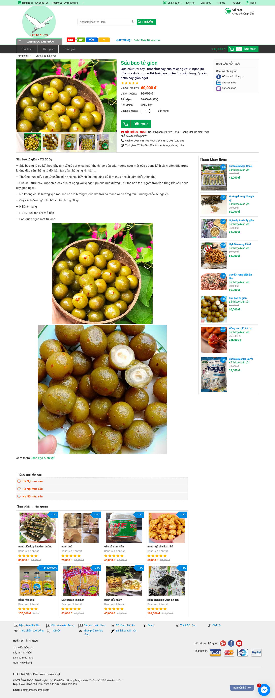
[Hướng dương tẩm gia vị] (214, 204)
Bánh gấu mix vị (113, 599)
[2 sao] (24, 555)
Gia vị (151, 625)
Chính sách (173, 2)
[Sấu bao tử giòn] (214, 309)
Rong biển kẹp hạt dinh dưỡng (35, 546)
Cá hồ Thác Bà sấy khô (147, 40)
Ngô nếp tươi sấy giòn (241, 220)
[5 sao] (36, 555)
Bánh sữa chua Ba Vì (241, 358)
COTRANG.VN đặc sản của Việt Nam (39, 22)
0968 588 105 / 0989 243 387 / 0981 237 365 (159, 140)
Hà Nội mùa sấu (33, 481)
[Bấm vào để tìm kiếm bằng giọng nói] (132, 21)
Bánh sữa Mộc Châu (240, 165)
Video (252, 2)
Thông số (48, 49)
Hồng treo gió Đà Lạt (240, 328)
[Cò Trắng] (231, 643)
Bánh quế (66, 546)
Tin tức (221, 2)
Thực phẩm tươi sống (31, 630)
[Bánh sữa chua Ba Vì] (214, 374)
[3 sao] (28, 555)
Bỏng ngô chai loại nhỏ (160, 546)
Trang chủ (22, 55)
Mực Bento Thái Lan (72, 599)
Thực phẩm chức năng (93, 632)
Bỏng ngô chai (26, 599)
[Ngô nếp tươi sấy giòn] (214, 228)
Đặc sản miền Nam (94, 625)
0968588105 (41, 2)
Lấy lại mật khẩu (22, 652)
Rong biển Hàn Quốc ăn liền (163, 599)
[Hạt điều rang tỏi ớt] (214, 255)
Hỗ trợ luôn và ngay (233, 76)
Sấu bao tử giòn (238, 298)
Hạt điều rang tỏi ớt (240, 244)
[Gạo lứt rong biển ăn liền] (214, 281)
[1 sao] (20, 555)
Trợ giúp (236, 2)
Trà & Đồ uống (188, 625)
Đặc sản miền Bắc (29, 625)
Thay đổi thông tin (23, 647)
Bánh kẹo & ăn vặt (46, 55)
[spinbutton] (239, 49)
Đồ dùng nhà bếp (125, 625)
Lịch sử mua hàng (23, 657)
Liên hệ (190, 2)
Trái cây (55, 630)
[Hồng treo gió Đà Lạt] (214, 339)
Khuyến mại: (124, 40)
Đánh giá (69, 49)
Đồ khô (216, 625)
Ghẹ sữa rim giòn (114, 546)
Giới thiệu (206, 2)
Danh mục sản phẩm (40, 41)
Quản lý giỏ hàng (22, 662)
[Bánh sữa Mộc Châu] (214, 177)
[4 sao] (32, 555)
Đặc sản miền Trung (62, 625)
